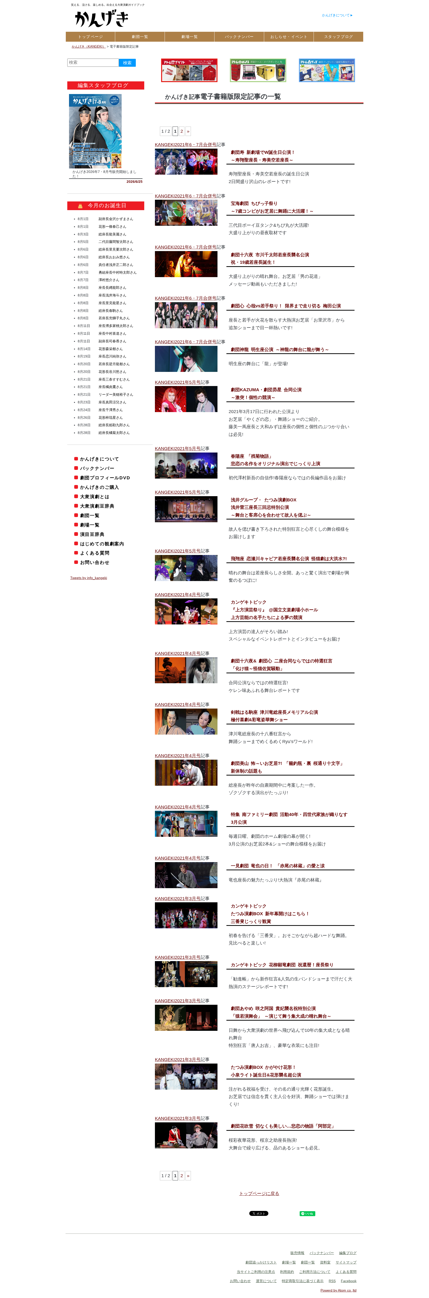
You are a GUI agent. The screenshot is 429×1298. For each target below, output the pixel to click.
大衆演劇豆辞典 (97, 506)
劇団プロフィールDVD (105, 477)
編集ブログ (348, 1253)
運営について (266, 1281)
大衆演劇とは (95, 496)
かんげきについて (336, 15)
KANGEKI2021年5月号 (178, 382)
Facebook (349, 1281)
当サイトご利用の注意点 (256, 1272)
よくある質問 (95, 553)
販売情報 (297, 1253)
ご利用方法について (314, 1272)
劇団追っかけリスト (261, 1262)
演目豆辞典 (92, 534)
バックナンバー (97, 468)
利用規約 (287, 1272)
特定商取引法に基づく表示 (302, 1281)
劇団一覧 (90, 515)
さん (116, 219)
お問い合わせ (95, 562)
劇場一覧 (90, 524)
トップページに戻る (259, 1193)
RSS (332, 1281)
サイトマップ (346, 1262)
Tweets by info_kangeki (88, 578)
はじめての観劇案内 (102, 543)
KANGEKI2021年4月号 (178, 594)
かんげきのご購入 (99, 487)
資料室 (325, 1262)
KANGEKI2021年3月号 (178, 898)
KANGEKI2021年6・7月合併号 (185, 144)
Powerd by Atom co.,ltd (339, 1290)
